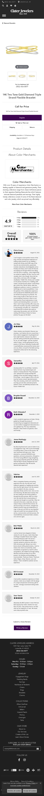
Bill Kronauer (19, 572)
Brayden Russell (20, 395)
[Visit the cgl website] (28, 770)
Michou (22, 715)
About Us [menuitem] (22, 729)
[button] (3, 6)
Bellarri (22, 709)
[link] (9, 2)
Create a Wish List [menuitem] (22, 734)
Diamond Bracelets (9, 23)
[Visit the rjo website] (38, 770)
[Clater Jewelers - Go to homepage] (22, 11)
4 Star (19, 220)
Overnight (22, 718)
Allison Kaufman (22, 704)
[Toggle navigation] (4, 17)
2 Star (19, 224)
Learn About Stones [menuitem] (22, 737)
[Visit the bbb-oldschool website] (33, 770)
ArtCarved (22, 707)
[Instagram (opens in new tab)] (24, 760)
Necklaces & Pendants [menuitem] (22, 685)
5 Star (19, 218)
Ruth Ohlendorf (20, 412)
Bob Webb (18, 526)
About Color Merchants (22, 154)
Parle (22, 720)
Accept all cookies (29, 791)
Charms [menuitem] (22, 695)
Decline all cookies (14, 791)
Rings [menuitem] (22, 690)
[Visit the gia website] (21, 770)
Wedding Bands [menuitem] (22, 679)
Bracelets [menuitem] (22, 693)
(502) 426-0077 (22, 86)
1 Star (19, 226)
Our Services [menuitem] (22, 732)
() (38, 218)
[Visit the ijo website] (6, 770)
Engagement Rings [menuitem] (22, 677)
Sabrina (17, 474)
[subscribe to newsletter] (38, 749)
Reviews (22, 211)
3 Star (19, 222)
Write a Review (22, 628)
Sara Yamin (18, 595)
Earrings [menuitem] (22, 682)
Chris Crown (18, 250)
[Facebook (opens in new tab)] (19, 760)
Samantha (17, 361)
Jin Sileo (17, 324)
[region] (22, 49)
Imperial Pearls (22, 712)
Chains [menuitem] (22, 687)
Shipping (12, 127)
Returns (32, 127)
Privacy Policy (31, 783)
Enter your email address (22, 745)
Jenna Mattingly (20, 439)
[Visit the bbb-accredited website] (13, 770)
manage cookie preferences (20, 785)
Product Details (22, 148)
